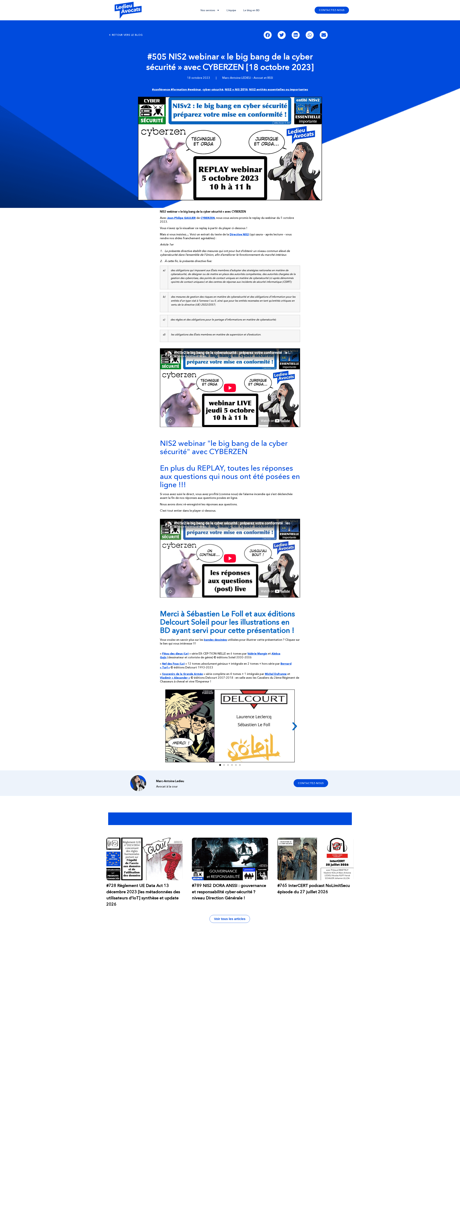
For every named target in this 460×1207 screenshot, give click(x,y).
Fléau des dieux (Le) (175, 653)
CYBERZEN (208, 218)
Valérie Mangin (257, 653)
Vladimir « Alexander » (175, 677)
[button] (268, 35)
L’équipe (231, 10)
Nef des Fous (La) (173, 663)
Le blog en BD (251, 10)
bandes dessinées (215, 639)
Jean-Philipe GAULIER (181, 218)
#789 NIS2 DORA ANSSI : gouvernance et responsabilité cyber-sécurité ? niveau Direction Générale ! (229, 891)
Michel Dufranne (276, 674)
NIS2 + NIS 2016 (236, 89)
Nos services (208, 10)
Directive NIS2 (239, 234)
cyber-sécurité (213, 89)
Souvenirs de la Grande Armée (182, 674)
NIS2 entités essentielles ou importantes (278, 89)
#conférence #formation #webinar (176, 89)
